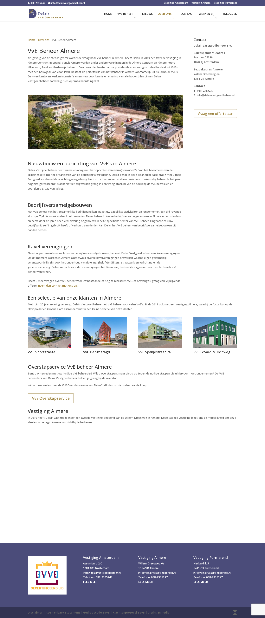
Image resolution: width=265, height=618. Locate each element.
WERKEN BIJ (206, 14)
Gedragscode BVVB (96, 612)
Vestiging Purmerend (225, 3)
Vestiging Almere (200, 3)
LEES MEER (90, 582)
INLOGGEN (230, 14)
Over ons (43, 40)
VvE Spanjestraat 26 (154, 352)
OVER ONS (164, 14)
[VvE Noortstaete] (49, 332)
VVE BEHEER (125, 14)
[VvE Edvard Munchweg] (215, 332)
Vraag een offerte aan (215, 113)
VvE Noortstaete (41, 352)
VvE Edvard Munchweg (211, 352)
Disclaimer (35, 612)
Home (32, 40)
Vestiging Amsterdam (176, 3)
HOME (108, 14)
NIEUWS (147, 14)
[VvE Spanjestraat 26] (160, 332)
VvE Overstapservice (51, 398)
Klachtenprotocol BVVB (129, 612)
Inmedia (163, 612)
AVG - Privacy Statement (63, 612)
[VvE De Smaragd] (105, 332)
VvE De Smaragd (96, 352)
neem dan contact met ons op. (58, 285)
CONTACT (187, 14)
